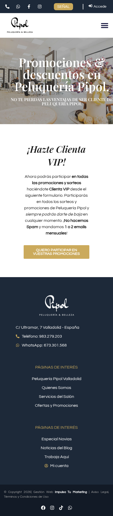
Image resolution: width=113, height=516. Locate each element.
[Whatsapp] (69, 507)
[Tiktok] (60, 507)
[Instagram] (52, 507)
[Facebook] (43, 507)
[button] (104, 25)
